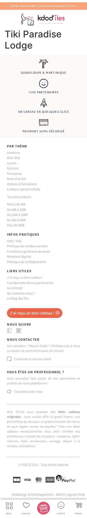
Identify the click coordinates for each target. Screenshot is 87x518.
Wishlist (26, 513)
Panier (78, 513)
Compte (61, 513)
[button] (9, 506)
